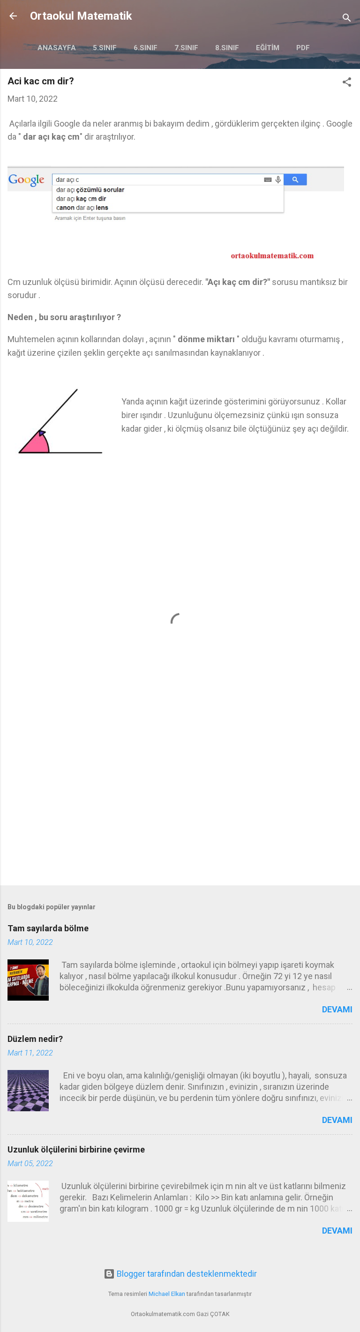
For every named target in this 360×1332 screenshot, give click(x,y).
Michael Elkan (167, 1293)
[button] (346, 83)
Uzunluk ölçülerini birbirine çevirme (76, 1149)
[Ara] (346, 19)
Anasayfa (57, 48)
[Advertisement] (180, 804)
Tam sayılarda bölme (48, 928)
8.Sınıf (227, 48)
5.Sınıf (105, 48)
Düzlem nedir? (35, 1039)
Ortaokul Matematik (81, 15)
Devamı (337, 1009)
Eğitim (267, 48)
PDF (303, 48)
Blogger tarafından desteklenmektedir (186, 1274)
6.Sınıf (146, 48)
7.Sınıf (186, 48)
